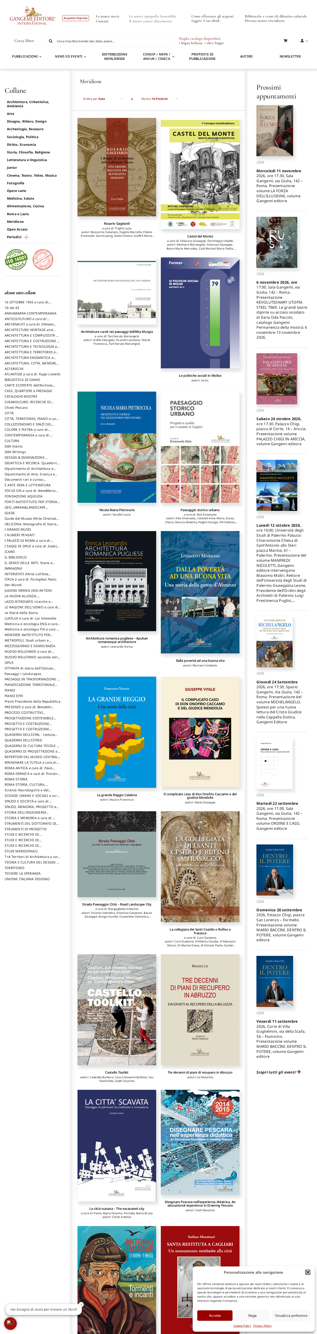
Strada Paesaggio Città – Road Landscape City (117, 904)
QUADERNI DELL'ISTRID (23, 740)
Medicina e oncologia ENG (31, 626)
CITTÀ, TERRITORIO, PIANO (31, 420)
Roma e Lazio (18, 214)
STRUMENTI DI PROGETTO (26, 829)
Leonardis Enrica (121, 647)
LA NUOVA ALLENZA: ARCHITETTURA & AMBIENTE (27, 598)
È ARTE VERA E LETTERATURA (28, 485)
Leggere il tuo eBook (205, 20)
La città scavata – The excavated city (116, 1208)
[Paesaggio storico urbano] (200, 447)
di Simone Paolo (212, 945)
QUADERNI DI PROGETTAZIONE (31, 753)
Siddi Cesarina (124, 1081)
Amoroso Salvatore (129, 913)
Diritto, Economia (21, 144)
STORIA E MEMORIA (28, 820)
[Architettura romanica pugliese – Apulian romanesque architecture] (117, 581)
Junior (12, 167)
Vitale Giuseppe (205, 802)
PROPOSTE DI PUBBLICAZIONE (202, 56)
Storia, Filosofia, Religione (28, 152)
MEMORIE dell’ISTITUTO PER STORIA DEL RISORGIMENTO (27, 637)
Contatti (102, 21)
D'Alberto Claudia (207, 941)
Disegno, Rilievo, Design (27, 121)
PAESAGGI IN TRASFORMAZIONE (32, 681)
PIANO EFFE (14, 696)
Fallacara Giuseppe (193, 241)
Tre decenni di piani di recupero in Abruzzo (200, 1072)
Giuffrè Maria (143, 236)
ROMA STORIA (16, 779)
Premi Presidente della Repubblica (32, 701)
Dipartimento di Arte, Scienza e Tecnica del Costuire (30, 476)
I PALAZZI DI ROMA (28, 542)
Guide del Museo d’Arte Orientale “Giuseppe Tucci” (31, 520)
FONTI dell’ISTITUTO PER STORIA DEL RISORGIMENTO (31, 504)
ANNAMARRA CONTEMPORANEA (31, 313)
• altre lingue (214, 43)
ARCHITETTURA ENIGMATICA (29, 359)
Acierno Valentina (103, 913)
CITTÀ (9, 413)
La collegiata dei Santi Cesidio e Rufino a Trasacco (200, 931)
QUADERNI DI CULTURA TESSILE (32, 747)
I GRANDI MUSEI (18, 529)
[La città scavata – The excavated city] (117, 1145)
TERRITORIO (14, 868)
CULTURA (12, 440)
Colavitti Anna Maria (210, 518)
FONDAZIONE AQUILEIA (24, 496)
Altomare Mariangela (191, 245)
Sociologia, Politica (22, 137)
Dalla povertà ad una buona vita (200, 660)
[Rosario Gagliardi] (117, 167)
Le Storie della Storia (21, 612)
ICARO (10, 551)
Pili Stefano (227, 522)
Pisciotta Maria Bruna (138, 1213)
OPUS (9, 662)
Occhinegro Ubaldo (220, 241)
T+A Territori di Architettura (32, 858)
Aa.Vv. (205, 380)
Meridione (15, 221)
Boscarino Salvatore (104, 232)
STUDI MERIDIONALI (21, 851)
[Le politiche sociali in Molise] (200, 313)
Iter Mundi (13, 585)
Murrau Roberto (186, 522)
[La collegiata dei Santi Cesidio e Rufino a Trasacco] (200, 866)
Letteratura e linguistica (27, 160)
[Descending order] (132, 99)
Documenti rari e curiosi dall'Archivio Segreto (24, 481)
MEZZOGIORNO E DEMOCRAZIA (30, 646)
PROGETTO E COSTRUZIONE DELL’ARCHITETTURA (27, 725)
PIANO (10, 690)
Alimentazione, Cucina (25, 206)
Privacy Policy (262, 1326)
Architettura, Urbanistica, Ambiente (28, 104)
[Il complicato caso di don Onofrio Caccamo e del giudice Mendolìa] (200, 732)
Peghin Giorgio (208, 522)
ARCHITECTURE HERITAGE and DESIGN (29, 332)
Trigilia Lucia (123, 228)
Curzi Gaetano (206, 938)
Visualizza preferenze (291, 1316)
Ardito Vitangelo (104, 340)
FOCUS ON (30, 492)
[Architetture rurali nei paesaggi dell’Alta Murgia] (117, 291)
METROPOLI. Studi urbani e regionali (27, 642)
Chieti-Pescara (16, 407)
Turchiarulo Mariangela (123, 336)
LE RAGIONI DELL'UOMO (32, 609)
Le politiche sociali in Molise (200, 375)
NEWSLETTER (290, 56)
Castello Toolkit (116, 1072)
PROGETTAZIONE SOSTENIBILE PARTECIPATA (29, 720)
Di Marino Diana (189, 945)
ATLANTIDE (32, 374)
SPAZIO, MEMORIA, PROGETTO (30, 809)
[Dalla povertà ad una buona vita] (200, 592)
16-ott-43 (12, 307)
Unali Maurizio (205, 1210)
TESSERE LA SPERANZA (23, 873)
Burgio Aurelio (108, 917)
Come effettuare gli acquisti (212, 16)
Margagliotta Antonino (123, 909)
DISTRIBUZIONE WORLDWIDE (114, 56)
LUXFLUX (30, 618)
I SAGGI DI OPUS (32, 548)
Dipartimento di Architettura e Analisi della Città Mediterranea (30, 470)
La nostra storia (108, 16)
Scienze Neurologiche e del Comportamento (27, 792)
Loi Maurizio (205, 1077)
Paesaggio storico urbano (200, 510)
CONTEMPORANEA (27, 437)
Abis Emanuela (207, 514)
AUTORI (246, 56)
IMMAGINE (13, 568)
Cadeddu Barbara (102, 1077)
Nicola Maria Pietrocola (117, 510)
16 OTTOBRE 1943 (27, 304)
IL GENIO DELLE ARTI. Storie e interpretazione (28, 565)
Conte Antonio (121, 1217)
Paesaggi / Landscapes (23, 674)
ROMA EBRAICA (32, 775)
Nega (252, 1316)
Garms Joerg (104, 236)
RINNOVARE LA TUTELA (31, 764)
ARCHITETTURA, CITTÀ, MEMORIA (31, 365)
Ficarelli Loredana (128, 340)
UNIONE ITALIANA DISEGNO (27, 879)
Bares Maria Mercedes (182, 248)
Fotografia (15, 183)
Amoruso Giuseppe (220, 245)
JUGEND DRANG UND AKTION (28, 590)
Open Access (17, 229)
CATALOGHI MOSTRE (21, 396)
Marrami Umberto (205, 665)
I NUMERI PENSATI (20, 535)
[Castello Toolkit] (117, 1009)
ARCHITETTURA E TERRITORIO (30, 354)
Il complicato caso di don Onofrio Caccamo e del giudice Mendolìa (200, 796)
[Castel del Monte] (200, 173)
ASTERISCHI (14, 369)
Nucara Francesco (122, 800)
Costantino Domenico (134, 917)
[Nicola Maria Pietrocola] (117, 447)
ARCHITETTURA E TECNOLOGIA (31, 348)
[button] (307, 1272)
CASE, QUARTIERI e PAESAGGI (28, 391)
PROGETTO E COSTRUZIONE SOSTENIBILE (27, 731)
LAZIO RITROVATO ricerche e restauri (27, 603)
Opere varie (16, 190)
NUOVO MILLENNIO (28, 653)
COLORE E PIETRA (26, 431)
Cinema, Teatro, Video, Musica (32, 175)
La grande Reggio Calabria (117, 795)
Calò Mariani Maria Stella (216, 248)
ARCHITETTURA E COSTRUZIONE (32, 343)
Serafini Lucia (122, 514)
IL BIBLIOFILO (16, 557)
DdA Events (14, 446)
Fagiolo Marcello (131, 232)
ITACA (30, 579)
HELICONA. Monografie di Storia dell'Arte (30, 526)
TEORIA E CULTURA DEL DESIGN (31, 864)
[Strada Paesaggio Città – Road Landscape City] (117, 854)
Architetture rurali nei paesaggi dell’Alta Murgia (117, 331)
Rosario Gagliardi (117, 223)
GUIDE (10, 513)
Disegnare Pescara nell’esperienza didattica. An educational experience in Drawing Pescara (200, 1203)
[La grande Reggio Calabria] (117, 732)
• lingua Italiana (190, 43)
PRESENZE (28, 709)
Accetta (215, 1316)
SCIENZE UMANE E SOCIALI (32, 797)
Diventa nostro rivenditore (265, 20)
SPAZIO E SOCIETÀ (27, 803)
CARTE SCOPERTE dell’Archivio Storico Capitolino (29, 387)
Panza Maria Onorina (108, 1213)
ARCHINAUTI (29, 326)
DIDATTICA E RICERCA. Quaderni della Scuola (31, 465)
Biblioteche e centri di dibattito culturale (276, 16)
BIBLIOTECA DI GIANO (22, 379)
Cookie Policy (242, 1326)
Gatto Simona (123, 236)
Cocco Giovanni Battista (131, 1077)
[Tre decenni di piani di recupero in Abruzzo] (200, 1009)
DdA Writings (15, 452)
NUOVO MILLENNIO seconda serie (32, 659)
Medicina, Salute (20, 198)
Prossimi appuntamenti (276, 92)
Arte (10, 113)
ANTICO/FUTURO (26, 321)
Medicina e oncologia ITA (32, 631)
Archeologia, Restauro (25, 129)
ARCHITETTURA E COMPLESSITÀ (31, 337)
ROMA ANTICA (29, 770)
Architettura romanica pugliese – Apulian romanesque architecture (117, 640)
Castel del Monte (200, 236)
